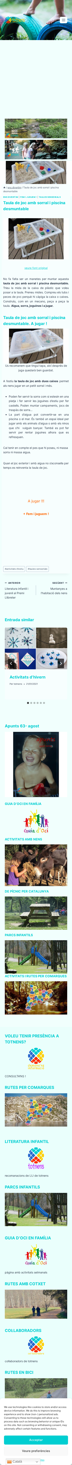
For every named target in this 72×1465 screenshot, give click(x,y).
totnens (18, 684)
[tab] (28, 703)
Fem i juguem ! (28, 197)
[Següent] (61, 663)
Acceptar (36, 1440)
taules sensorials (50, 197)
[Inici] (4, 187)
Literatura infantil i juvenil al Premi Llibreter (16, 590)
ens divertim (10, 197)
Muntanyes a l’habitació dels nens (54, 588)
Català (17, 1461)
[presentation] (36, 648)
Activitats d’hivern (27, 677)
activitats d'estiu (14, 568)
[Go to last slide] (11, 663)
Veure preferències (36, 1451)
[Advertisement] (36, 81)
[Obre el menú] (63, 20)
